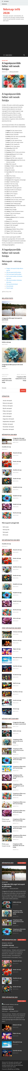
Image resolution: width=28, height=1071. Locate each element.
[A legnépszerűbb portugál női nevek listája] (7, 775)
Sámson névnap (17, 640)
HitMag (17, 1069)
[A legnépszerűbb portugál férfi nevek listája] (7, 784)
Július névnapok (7, 416)
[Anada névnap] (7, 478)
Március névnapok (8, 405)
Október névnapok (8, 424)
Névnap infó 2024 (14, 71)
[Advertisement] (14, 39)
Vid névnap (16, 708)
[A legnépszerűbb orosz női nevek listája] (7, 793)
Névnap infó (5, 60)
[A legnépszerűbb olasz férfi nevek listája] (7, 819)
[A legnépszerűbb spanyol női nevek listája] (14, 355)
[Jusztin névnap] (7, 700)
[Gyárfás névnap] (7, 666)
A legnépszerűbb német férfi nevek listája (19, 836)
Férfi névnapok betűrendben (13, 274)
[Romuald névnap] (7, 657)
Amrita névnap (17, 512)
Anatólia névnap (6, 447)
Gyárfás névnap (17, 666)
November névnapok (8, 426)
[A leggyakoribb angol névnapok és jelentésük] (14, 309)
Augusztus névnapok (8, 419)
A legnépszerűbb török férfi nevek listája (19, 767)
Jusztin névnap (17, 700)
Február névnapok (7, 403)
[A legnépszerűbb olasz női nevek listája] (7, 810)
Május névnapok (7, 411)
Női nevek (5, 535)
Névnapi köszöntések (12, 284)
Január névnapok (7, 400)
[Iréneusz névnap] (7, 632)
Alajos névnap (17, 649)
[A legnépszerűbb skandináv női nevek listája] (7, 844)
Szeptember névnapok (9, 421)
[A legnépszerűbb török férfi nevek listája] (7, 766)
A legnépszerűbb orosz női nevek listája (19, 794)
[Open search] (24, 55)
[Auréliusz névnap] (7, 692)
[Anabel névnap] (7, 504)
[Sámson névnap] (7, 640)
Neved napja (9, 288)
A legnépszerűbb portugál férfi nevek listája (18, 785)
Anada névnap (17, 478)
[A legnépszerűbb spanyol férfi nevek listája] (7, 749)
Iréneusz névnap (17, 631)
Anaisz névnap (17, 461)
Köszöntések (9, 286)
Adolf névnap (16, 683)
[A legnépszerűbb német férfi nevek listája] (7, 835)
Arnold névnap (17, 674)
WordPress (10, 1069)
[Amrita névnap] (7, 513)
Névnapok (5, 532)
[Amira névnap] (7, 618)
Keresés (4, 388)
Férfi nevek (6, 527)
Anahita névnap (17, 470)
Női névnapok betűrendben (13, 272)
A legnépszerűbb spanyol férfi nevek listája (18, 750)
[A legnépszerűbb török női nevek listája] (7, 758)
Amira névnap (17, 618)
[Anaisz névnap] (7, 461)
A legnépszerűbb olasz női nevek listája (19, 811)
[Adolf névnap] (7, 683)
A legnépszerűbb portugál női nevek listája (18, 776)
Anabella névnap (17, 487)
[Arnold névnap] (7, 674)
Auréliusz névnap (17, 691)
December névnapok (8, 429)
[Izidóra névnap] (14, 333)
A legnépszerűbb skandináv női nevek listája (18, 845)
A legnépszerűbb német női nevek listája (19, 827)
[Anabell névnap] (7, 496)
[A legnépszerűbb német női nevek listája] (7, 827)
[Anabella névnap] (7, 487)
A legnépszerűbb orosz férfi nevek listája (19, 802)
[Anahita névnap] (7, 470)
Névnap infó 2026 (11, 11)
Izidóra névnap (6, 342)
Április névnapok (7, 408)
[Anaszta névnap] (7, 453)
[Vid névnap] (7, 709)
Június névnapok (7, 413)
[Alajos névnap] (7, 649)
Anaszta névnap (17, 453)
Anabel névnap (17, 504)
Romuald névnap (17, 657)
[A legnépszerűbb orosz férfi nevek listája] (7, 802)
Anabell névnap (17, 495)
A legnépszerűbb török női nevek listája (19, 758)
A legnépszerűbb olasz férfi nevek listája (19, 819)
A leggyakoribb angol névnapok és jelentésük (19, 439)
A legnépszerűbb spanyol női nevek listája (18, 741)
